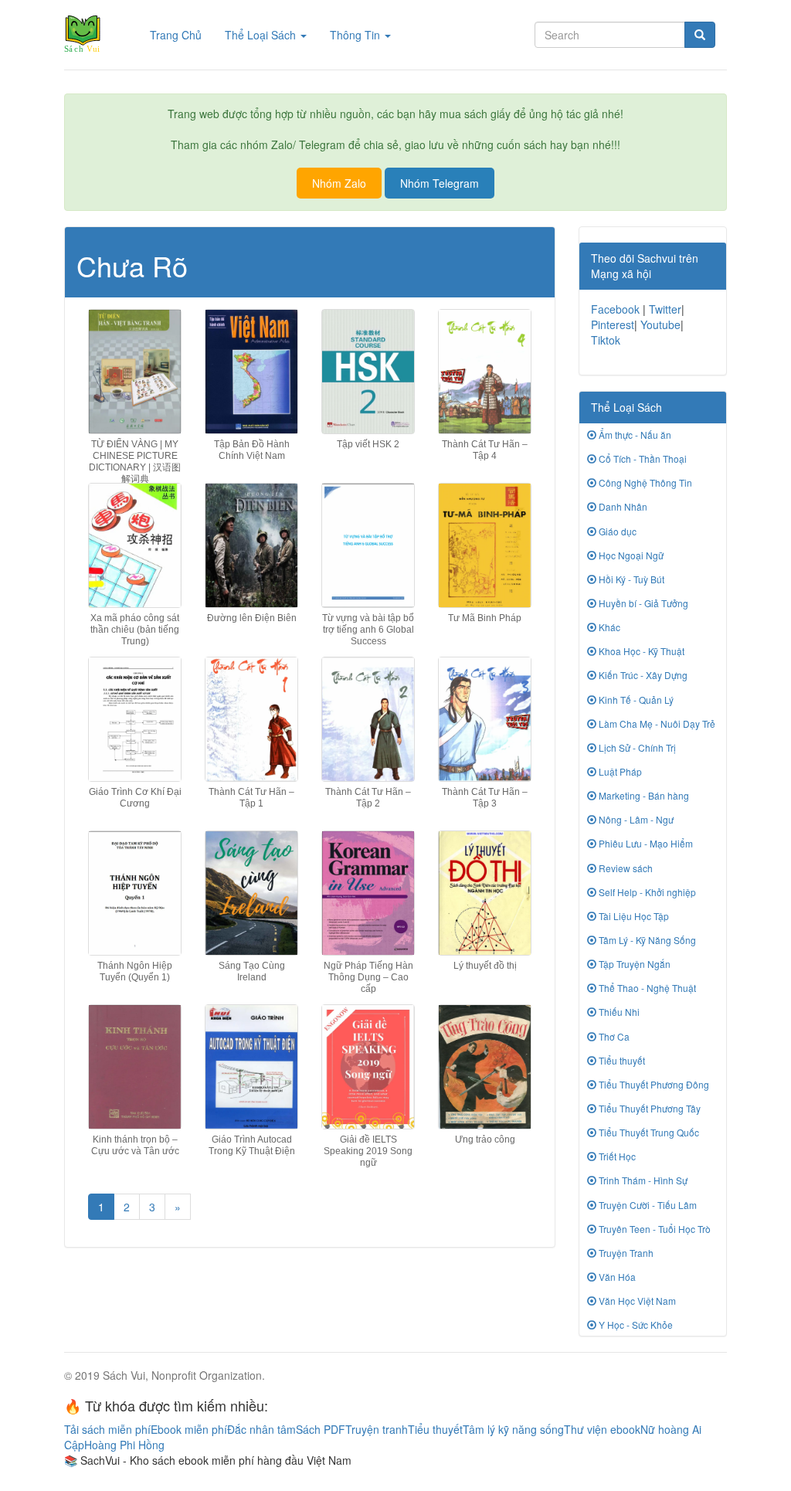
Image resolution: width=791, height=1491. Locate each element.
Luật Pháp (619, 771)
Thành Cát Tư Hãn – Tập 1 (251, 797)
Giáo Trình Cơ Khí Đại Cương (135, 797)
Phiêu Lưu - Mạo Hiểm (644, 843)
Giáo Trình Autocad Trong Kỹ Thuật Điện (252, 1145)
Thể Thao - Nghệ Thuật (646, 987)
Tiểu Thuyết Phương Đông (652, 1084)
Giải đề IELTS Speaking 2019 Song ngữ (368, 1151)
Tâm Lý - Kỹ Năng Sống (646, 939)
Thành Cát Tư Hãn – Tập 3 (485, 797)
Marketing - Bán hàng (642, 795)
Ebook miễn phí (189, 1429)
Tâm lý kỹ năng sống (513, 1429)
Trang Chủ (181, 34)
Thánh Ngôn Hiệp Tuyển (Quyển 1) (134, 971)
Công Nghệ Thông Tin (644, 482)
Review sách (624, 868)
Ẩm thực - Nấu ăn (633, 434)
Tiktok (605, 340)
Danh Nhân (621, 506)
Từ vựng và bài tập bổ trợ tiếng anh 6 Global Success (368, 630)
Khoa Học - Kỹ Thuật (640, 650)
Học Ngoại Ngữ (630, 555)
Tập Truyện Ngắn (633, 963)
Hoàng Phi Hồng (124, 1444)
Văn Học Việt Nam (636, 1300)
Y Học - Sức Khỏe (634, 1324)
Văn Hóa (616, 1276)
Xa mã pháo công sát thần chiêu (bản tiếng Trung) (134, 630)
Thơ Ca (613, 1036)
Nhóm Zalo (339, 183)
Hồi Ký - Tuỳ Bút (630, 579)
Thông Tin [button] (356, 34)
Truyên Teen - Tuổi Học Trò (653, 1228)
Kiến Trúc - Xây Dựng (641, 674)
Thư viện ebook (602, 1429)
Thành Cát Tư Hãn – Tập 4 (485, 450)
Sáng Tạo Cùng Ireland (252, 971)
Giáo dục (616, 531)
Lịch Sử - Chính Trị (636, 747)
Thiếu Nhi (618, 1011)
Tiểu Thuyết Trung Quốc (647, 1132)
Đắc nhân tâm (261, 1429)
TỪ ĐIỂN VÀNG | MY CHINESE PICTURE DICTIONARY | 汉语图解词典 (135, 462)
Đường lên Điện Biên (252, 618)
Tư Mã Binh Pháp (484, 618)
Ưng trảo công (485, 1139)
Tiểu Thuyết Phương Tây (648, 1108)
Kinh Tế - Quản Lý (635, 699)
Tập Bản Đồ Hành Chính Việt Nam (252, 450)
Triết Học (616, 1156)
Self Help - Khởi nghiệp (646, 891)
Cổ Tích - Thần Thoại (641, 458)
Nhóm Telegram (439, 183)
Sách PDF (320, 1429)
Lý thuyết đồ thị (485, 965)
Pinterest (612, 324)
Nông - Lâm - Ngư (635, 819)
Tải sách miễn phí (107, 1429)
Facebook (615, 309)
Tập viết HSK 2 (368, 444)
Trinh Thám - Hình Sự (641, 1180)
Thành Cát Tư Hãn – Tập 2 (368, 797)
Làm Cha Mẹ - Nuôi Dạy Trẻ (655, 723)
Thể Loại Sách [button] (262, 34)
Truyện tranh (376, 1429)
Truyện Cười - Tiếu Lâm (646, 1204)
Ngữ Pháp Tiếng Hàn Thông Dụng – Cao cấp (368, 977)
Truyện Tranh (625, 1252)
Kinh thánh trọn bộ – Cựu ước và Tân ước (135, 1145)
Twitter (665, 309)
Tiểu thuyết (620, 1060)
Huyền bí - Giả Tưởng (642, 603)
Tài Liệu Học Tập (632, 915)
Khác (608, 626)
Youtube (660, 324)
